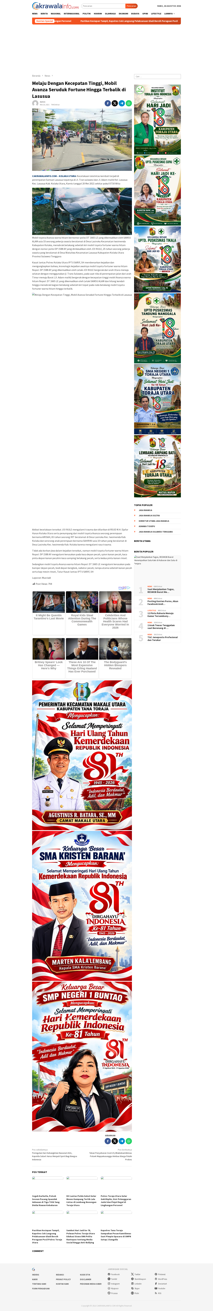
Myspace (114, 1288)
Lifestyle (152, 611)
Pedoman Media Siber (91, 1284)
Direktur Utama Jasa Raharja (154, 521)
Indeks (35, 1274)
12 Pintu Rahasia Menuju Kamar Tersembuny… (161, 615)
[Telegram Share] (122, 103)
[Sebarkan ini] (108, 103)
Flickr (137, 1293)
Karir (35, 1279)
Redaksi (60, 1274)
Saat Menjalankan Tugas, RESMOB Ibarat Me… (161, 590)
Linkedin (138, 1283)
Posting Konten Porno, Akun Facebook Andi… (163, 602)
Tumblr (114, 1279)
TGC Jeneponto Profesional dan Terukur (163, 639)
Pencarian (131, 6)
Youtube (161, 1288)
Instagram (115, 1283)
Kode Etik (85, 1274)
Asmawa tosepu (147, 526)
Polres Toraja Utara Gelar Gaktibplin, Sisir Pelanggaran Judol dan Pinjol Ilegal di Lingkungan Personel (116, 1201)
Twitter (137, 1274)
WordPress (162, 1279)
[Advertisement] (106, 48)
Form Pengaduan (41, 1288)
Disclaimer (85, 1279)
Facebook (115, 1274)
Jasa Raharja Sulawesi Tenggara (156, 531)
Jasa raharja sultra (149, 515)
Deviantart (162, 1283)
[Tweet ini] (115, 103)
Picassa (114, 1293)
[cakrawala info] (55, 5)
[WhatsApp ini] (129, 103)
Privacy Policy (63, 1279)
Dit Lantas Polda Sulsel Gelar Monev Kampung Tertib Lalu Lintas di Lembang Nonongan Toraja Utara (81, 1201)
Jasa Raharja (145, 510)
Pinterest (161, 1274)
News (150, 587)
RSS (159, 1293)
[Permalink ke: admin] (35, 103)
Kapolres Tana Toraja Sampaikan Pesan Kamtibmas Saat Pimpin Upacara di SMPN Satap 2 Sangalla (116, 1235)
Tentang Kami (39, 1284)
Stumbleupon (140, 1279)
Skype (137, 1288)
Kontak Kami (62, 1284)
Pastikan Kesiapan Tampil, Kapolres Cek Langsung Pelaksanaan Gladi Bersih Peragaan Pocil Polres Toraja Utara (47, 1236)
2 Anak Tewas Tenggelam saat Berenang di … (161, 627)
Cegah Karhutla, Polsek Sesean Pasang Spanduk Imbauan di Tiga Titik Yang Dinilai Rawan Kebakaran (46, 1201)
